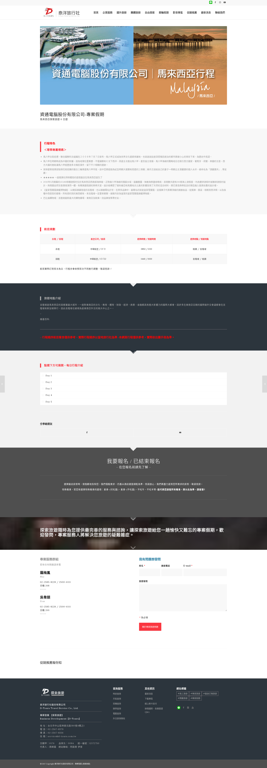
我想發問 (143, 581)
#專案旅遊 (195, 693)
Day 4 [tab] (49, 395)
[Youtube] (192, 707)
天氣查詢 (117, 698)
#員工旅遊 (183, 693)
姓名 (142, 565)
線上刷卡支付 (151, 703)
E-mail (188, 565)
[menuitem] (95, 12)
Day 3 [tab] (49, 388)
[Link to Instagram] (220, 2)
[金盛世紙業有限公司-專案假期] (2, 384)
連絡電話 (165, 565)
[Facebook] (183, 707)
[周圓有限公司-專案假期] (264, 384)
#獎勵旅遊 (183, 698)
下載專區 (149, 698)
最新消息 (149, 693)
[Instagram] (188, 707)
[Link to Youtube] (224, 2)
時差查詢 (117, 693)
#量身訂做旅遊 (210, 693)
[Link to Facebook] (215, 2)
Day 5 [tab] (49, 401)
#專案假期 (195, 698)
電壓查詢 (117, 713)
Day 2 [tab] (49, 382)
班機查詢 (117, 703)
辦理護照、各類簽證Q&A (154, 710)
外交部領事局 (119, 718)
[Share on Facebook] (87, 432)
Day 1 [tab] (49, 375)
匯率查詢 (117, 708)
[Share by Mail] (180, 432)
